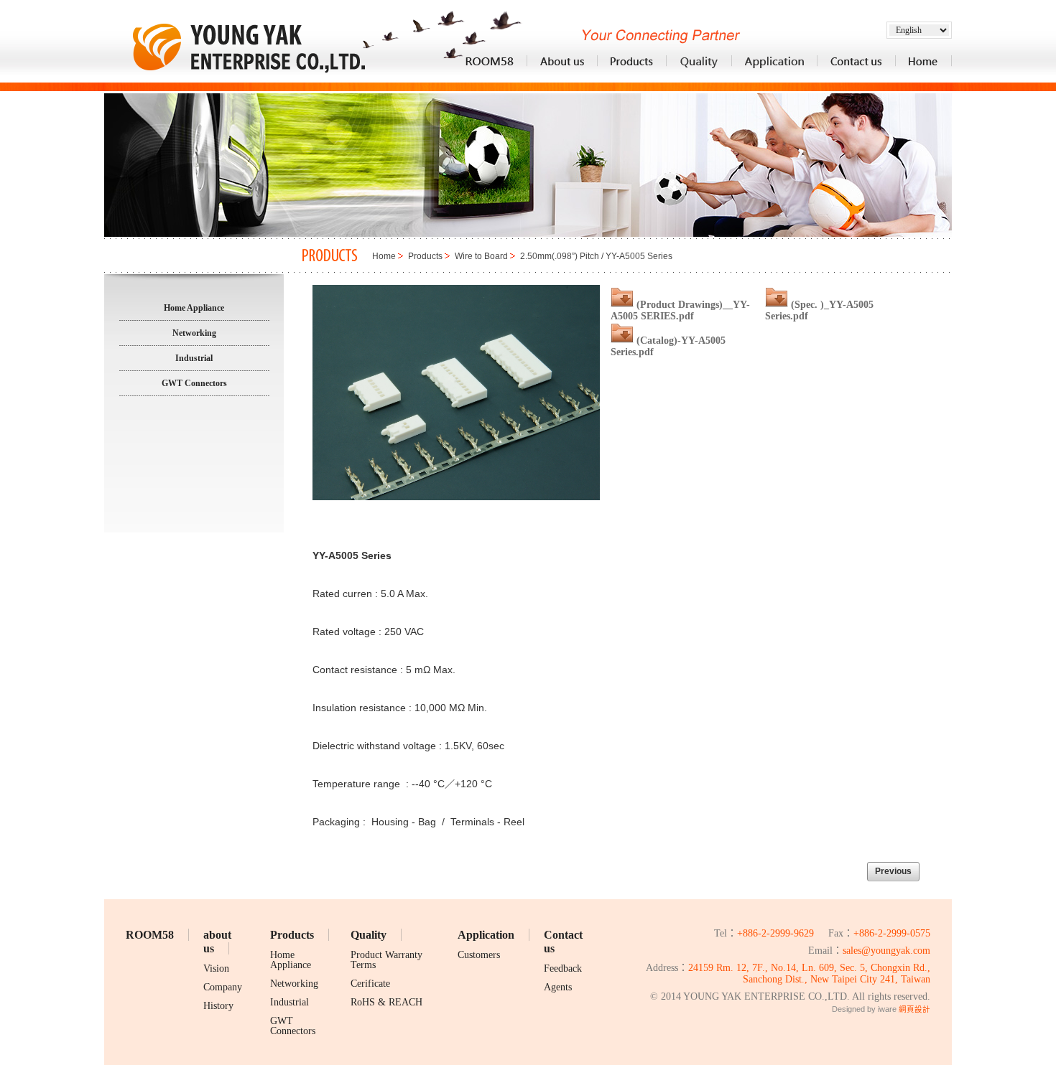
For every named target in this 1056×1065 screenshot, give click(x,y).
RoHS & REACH (386, 1002)
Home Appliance (290, 959)
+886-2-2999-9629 (775, 933)
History (218, 1005)
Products (425, 256)
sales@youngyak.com (886, 950)
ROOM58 (150, 935)
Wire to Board (481, 256)
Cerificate (370, 983)
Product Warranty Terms (386, 959)
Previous (893, 871)
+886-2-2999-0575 (891, 933)
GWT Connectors (292, 1025)
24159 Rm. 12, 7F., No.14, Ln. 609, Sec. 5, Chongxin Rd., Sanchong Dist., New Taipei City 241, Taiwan (809, 973)
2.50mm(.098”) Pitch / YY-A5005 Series (596, 256)
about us (217, 941)
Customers (479, 954)
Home (384, 256)
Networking (294, 983)
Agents (558, 987)
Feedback (563, 968)
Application (486, 935)
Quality (368, 935)
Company (222, 987)
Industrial (289, 1002)
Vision (216, 968)
